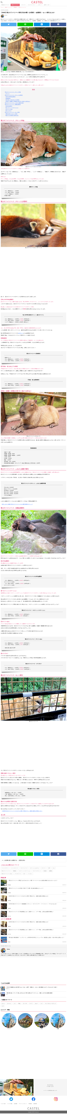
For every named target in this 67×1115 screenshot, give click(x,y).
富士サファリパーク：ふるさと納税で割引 (14, 103)
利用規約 (30, 1103)
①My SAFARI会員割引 (11, 96)
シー (25, 1028)
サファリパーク (24, 868)
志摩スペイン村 (46, 4)
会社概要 (15, 1103)
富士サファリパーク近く (7, 873)
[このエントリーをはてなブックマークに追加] (42, 24)
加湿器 (45, 871)
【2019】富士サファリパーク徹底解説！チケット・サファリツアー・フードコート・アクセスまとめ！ (32, 903)
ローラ (30, 1003)
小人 (54, 868)
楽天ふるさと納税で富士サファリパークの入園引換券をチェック (17, 504)
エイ (15, 1003)
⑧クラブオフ (9, 110)
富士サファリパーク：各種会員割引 (13, 104)
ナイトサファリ (14, 868)
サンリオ (25, 1003)
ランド (9, 1028)
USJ (42, 1028)
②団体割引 (8, 98)
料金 (19, 1003)
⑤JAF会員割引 (9, 106)
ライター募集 (9, 1103)
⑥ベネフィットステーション (12, 107)
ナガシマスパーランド (31, 4)
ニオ (3, 1006)
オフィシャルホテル (34, 868)
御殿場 (14, 871)
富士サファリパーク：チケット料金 (13, 92)
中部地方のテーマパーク (5, 4)
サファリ (44, 868)
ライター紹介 (3, 1103)
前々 (25, 873)
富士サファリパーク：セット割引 (12, 112)
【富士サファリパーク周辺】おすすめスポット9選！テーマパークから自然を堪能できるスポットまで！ (33, 880)
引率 (49, 868)
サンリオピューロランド (50, 1003)
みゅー (36, 1003)
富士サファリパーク (15, 4)
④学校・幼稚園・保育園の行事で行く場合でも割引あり (18, 101)
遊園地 (50, 871)
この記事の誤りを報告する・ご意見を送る (14, 860)
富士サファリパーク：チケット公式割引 (14, 95)
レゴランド (40, 4)
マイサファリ (18, 873)
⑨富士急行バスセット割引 (11, 113)
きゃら (3, 1003)
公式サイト (20, 333)
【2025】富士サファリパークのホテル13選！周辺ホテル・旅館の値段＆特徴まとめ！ (22, 811)
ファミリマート (5, 868)
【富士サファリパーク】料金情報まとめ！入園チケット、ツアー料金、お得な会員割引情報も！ (31, 911)
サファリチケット (37, 871)
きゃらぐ (9, 1003)
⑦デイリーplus (9, 109)
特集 (58, 1028)
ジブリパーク (23, 4)
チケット (8, 93)
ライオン (30, 873)
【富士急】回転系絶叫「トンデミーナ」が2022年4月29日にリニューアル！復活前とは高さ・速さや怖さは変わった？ (36, 937)
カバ (42, 1003)
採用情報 (35, 1103)
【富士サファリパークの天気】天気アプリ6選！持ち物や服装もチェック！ (26, 888)
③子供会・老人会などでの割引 (12, 99)
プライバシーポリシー (23, 1103)
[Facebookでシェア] (58, 24)
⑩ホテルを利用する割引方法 (12, 115)
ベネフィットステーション (24, 871)
